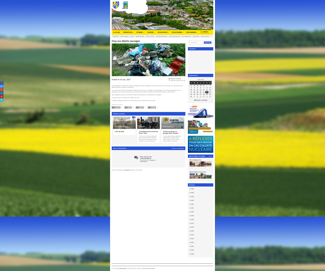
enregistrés (127, 170)
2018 (192, 219)
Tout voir (210, 156)
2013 (192, 238)
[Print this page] (1, 99)
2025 (192, 192)
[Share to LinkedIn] (1, 92)
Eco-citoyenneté (186, 36)
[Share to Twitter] (1, 85)
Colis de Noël (119, 131)
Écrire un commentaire (178, 148)
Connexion (152, 268)
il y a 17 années (130, 126)
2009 (192, 254)
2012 (192, 242)
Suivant (204, 100)
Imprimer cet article (176, 78)
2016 (192, 227)
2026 (192, 189)
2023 (192, 200)
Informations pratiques (121, 126)
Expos (132, 36)
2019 (192, 215)
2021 (192, 208)
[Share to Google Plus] (1, 89)
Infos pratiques (124, 36)
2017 (192, 223)
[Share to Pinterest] (1, 95)
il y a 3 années (178, 126)
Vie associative (205, 36)
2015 (192, 231)
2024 (192, 196)
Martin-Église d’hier (196, 160)
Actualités (115, 36)
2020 (192, 211)
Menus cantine (150, 36)
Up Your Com (146, 268)
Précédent (198, 100)
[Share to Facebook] (1, 82)
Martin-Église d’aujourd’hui (198, 172)
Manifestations (140, 36)
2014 (192, 235)
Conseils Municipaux (161, 36)
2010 (192, 250)
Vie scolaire (196, 36)
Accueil (117, 32)
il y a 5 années (154, 126)
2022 (192, 204)
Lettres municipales (174, 36)
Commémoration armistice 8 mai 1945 (148, 132)
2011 (192, 246)
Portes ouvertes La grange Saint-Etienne (170, 132)
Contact (205, 32)
